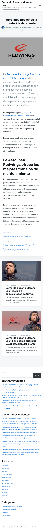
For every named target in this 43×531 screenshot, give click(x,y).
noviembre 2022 (7, 477)
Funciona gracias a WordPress (11, 527)
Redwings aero (9, 249)
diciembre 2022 (7, 474)
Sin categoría (6, 515)
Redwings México (22, 249)
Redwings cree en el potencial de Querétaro (16, 438)
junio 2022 (5, 492)
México (30, 245)
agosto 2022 (6, 486)
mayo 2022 (5, 495)
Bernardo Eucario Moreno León (18, 27)
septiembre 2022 (7, 483)
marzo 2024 (6, 465)
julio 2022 (5, 489)
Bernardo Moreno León (9, 509)
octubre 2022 (6, 480)
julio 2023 (5, 471)
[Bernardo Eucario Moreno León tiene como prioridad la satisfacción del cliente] (21, 321)
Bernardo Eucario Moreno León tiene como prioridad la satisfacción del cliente (21, 340)
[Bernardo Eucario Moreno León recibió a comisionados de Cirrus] (21, 271)
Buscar (4, 372)
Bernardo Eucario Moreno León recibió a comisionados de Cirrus (21, 290)
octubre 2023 (6, 468)
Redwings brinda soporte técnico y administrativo (18, 435)
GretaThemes (35, 527)
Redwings (27, 236)
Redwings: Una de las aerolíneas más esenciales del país (20, 441)
